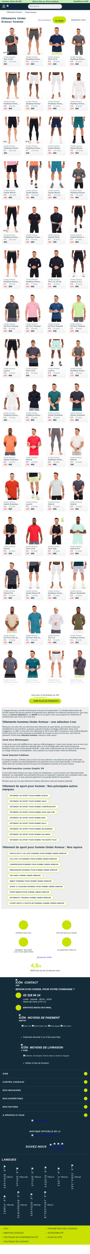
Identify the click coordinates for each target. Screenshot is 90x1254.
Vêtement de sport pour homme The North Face (33, 840)
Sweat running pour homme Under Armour (31, 881)
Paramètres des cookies (62, 1228)
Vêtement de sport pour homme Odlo (28, 823)
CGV (6, 1228)
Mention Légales (14, 1233)
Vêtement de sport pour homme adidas (29, 796)
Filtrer (59, 21)
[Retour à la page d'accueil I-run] (12, 6)
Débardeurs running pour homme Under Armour (33, 870)
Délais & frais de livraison (37, 1063)
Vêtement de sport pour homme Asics (28, 801)
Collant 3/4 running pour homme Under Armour (33, 859)
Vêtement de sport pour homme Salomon (30, 834)
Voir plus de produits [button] (46, 701)
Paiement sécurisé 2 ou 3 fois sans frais (41, 1037)
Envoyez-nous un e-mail (37, 1007)
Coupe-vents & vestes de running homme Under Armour (37, 903)
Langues (9, 1159)
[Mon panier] (86, 6)
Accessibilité (55, 1233)
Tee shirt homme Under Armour (25, 875)
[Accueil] (2, 12)
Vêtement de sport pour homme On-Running (31, 829)
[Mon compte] (81, 6)
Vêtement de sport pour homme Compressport (33, 807)
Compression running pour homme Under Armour (34, 864)
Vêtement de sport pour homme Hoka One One (32, 812)
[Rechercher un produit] (58, 6)
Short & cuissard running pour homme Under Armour (36, 887)
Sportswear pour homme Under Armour (29, 892)
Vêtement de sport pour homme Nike (28, 818)
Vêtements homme (14, 12)
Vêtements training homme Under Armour (30, 898)
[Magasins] (77, 6)
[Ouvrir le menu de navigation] (3, 6)
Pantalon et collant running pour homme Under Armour (38, 853)
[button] (23, 927)
